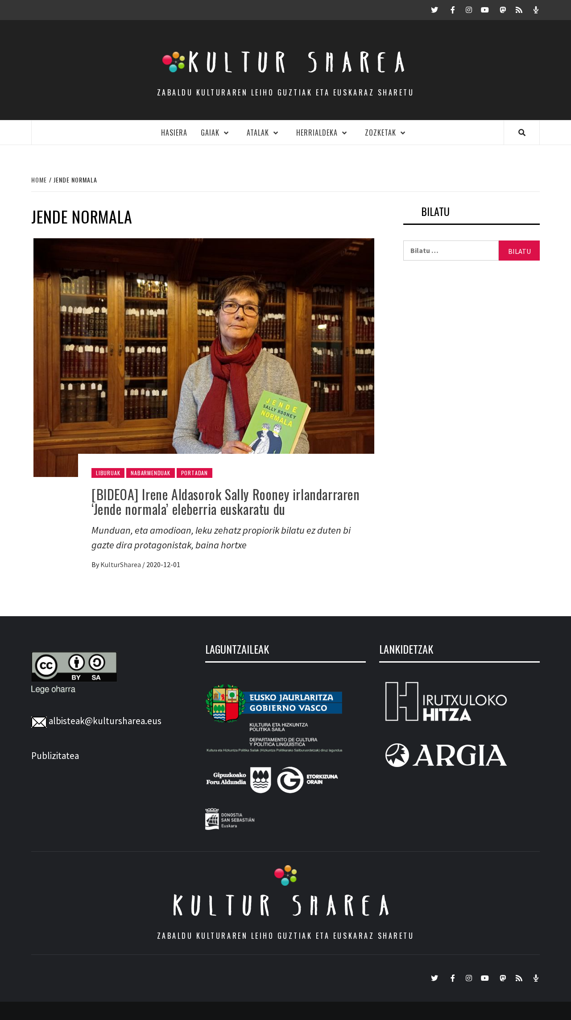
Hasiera (174, 132)
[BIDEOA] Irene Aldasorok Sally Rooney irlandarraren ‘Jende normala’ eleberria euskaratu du (225, 501)
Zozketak (380, 132)
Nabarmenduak (150, 473)
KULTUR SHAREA (285, 905)
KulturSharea (121, 564)
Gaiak (210, 132)
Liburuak (108, 473)
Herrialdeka (317, 132)
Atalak (258, 132)
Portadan (194, 473)
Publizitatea (55, 756)
